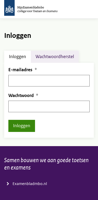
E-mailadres (20, 70)
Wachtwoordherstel (55, 56)
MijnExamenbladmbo (30, 7)
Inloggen (17, 56)
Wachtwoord (21, 95)
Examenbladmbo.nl (30, 183)
